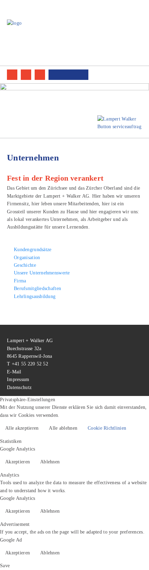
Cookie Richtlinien (107, 428)
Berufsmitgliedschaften (37, 288)
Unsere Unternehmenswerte (42, 272)
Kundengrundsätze (32, 249)
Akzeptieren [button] (17, 461)
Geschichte (25, 265)
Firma (20, 280)
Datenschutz (19, 387)
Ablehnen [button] (50, 461)
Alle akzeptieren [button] (21, 428)
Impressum (18, 379)
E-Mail (14, 371)
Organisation (27, 257)
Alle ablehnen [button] (63, 428)
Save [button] (5, 565)
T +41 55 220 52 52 (27, 363)
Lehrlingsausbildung (34, 296)
